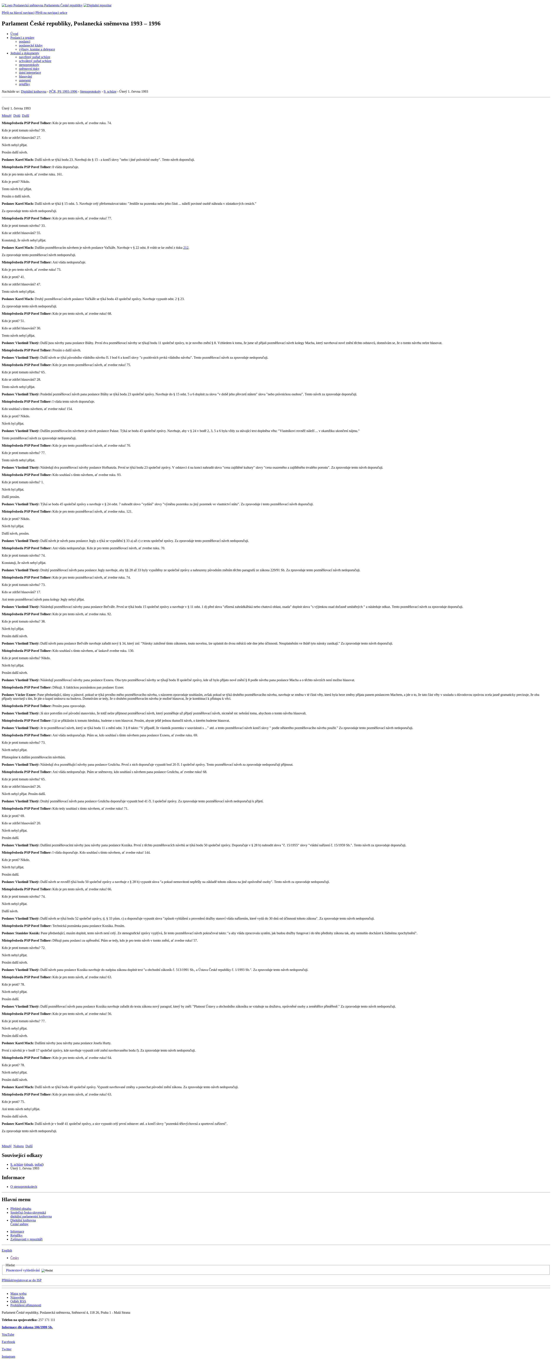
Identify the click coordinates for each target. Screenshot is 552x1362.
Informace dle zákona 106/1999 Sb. (27, 1327)
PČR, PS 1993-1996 (63, 91)
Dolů (16, 115)
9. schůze (110, 91)
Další (25, 115)
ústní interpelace (30, 72)
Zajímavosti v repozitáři (26, 1239)
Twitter (6, 1349)
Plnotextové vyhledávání (23, 1270)
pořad (38, 1164)
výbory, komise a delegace (37, 49)
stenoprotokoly (29, 65)
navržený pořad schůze (34, 57)
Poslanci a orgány (22, 37)
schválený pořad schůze (35, 61)
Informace (17, 1231)
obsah (29, 1164)
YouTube (8, 1334)
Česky (14, 1258)
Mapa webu (18, 1293)
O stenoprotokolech (23, 1186)
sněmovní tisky (29, 68)
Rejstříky (16, 1235)
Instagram (8, 1356)
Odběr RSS (18, 1301)
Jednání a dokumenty (24, 53)
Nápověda (17, 1297)
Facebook (8, 1342)
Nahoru (18, 1146)
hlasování (25, 76)
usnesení (25, 80)
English (7, 1250)
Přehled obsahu (20, 1208)
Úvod (14, 34)
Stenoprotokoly (90, 91)
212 (185, 247)
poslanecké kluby (31, 45)
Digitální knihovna (33, 91)
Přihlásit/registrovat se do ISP (22, 1280)
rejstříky (24, 84)
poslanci (24, 41)
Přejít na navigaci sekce (51, 12)
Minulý (7, 115)
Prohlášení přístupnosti (25, 1305)
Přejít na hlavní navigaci (18, 12)
